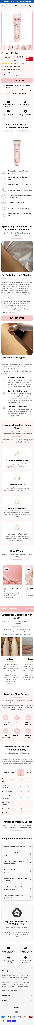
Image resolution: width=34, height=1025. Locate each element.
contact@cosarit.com (9, 990)
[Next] (30, 26)
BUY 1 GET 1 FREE (17, 318)
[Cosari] (17, 5)
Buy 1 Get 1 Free (17, 80)
